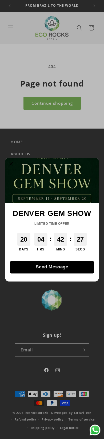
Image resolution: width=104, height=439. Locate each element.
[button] (11, 164)
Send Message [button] (52, 266)
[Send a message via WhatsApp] (95, 430)
